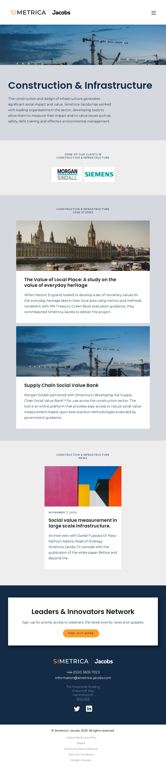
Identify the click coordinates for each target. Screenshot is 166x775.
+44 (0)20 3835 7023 (83, 672)
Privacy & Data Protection (81, 748)
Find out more (81, 633)
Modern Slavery (81, 760)
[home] (77, 12)
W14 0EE (83, 699)
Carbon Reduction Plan (81, 737)
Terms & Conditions (81, 754)
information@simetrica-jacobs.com (83, 678)
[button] (153, 13)
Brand (81, 743)
